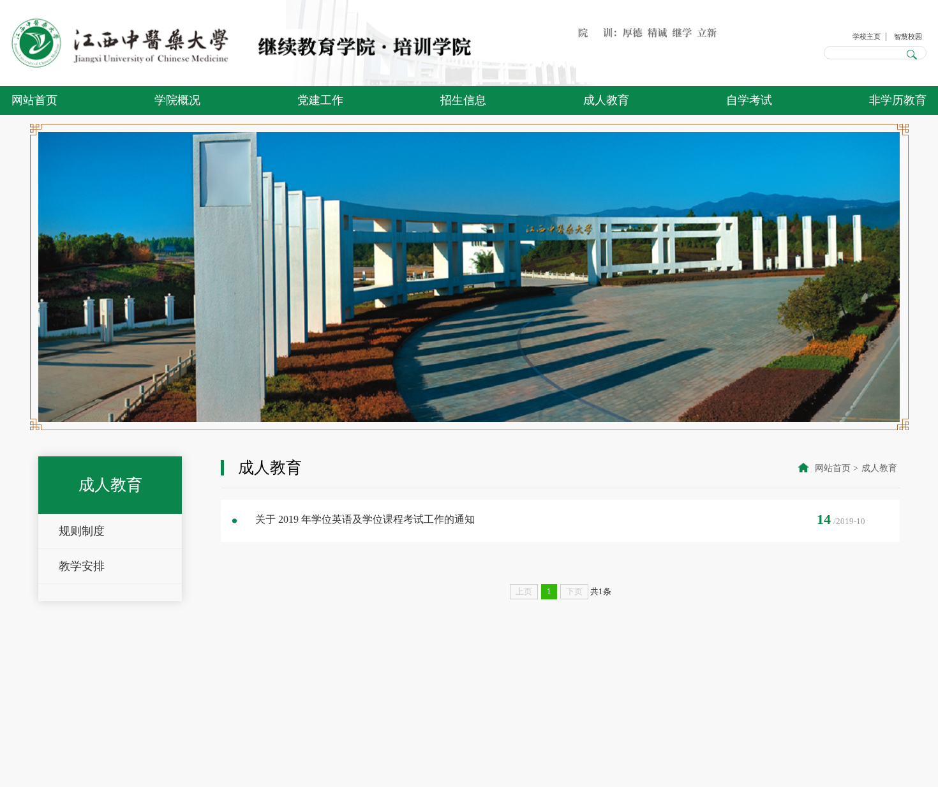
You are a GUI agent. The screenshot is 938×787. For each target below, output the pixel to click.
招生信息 (463, 100)
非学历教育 (898, 100)
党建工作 (320, 100)
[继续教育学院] (241, 43)
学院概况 (177, 100)
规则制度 (82, 531)
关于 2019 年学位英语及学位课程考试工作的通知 (365, 519)
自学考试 (749, 100)
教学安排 (82, 566)
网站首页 (34, 100)
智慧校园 (903, 34)
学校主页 (851, 34)
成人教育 (606, 100)
